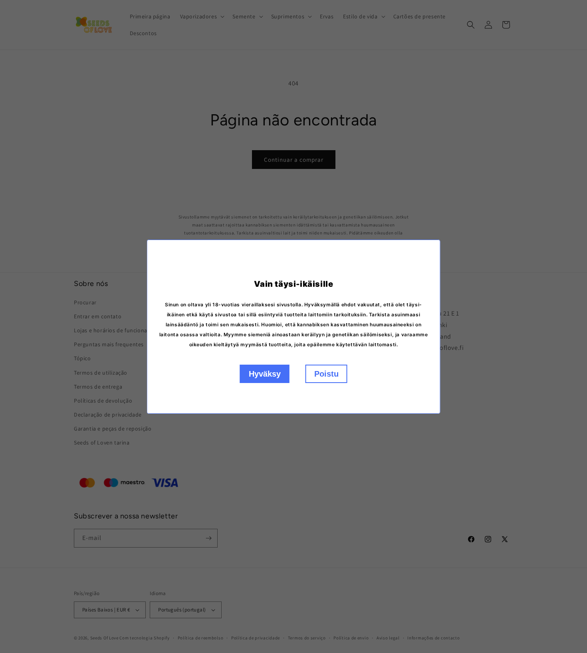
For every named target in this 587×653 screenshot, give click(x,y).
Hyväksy (265, 373)
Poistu (326, 373)
